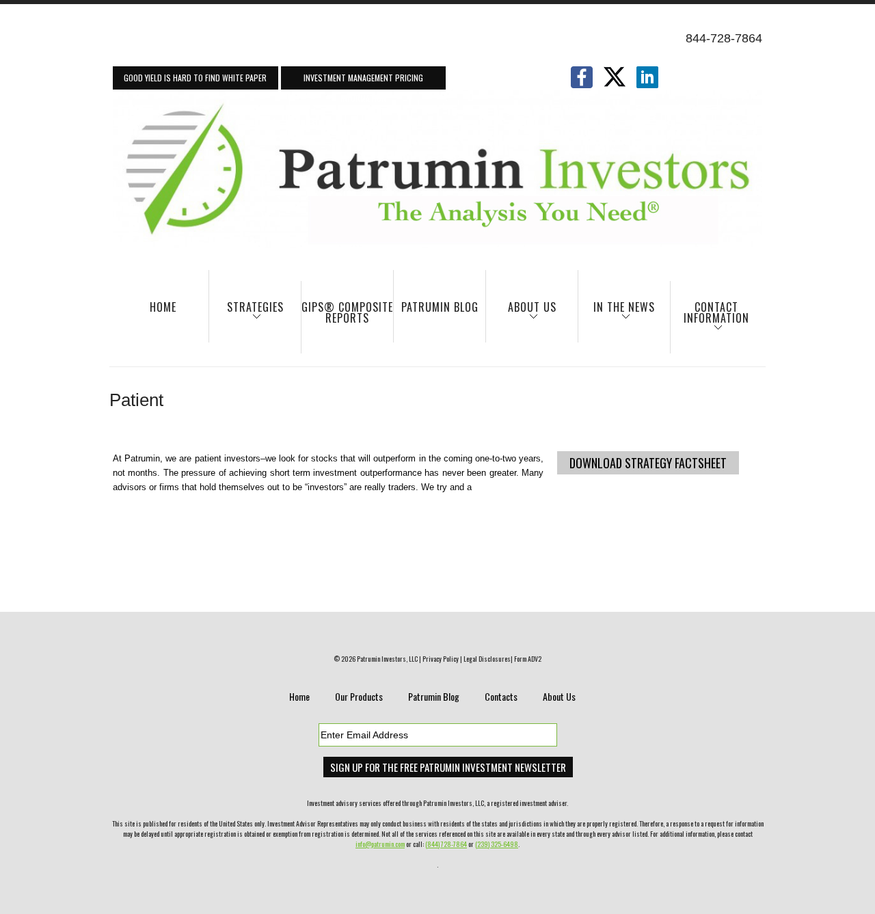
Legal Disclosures (487, 659)
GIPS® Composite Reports (347, 312)
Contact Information (710, 319)
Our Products (359, 696)
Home (163, 307)
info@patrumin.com (380, 844)
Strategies (246, 313)
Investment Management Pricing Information (363, 81)
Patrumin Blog (440, 307)
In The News (616, 313)
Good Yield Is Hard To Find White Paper (195, 77)
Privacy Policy (440, 659)
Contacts (501, 696)
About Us (521, 313)
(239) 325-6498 (496, 844)
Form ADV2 (527, 659)
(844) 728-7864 (446, 844)
